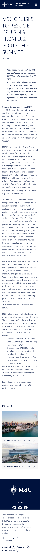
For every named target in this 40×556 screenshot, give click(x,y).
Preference (8, 540)
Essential (7, 538)
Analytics (17, 538)
